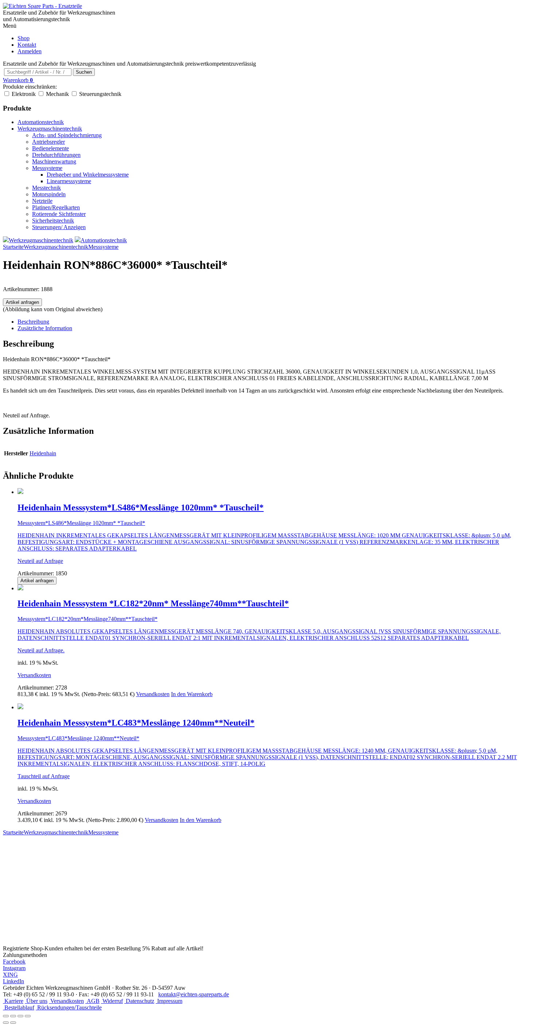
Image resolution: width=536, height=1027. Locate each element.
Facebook (14, 961)
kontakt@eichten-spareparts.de (193, 994)
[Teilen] (20, 1016)
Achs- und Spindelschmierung (67, 135)
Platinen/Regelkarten (56, 207)
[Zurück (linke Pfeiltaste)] (6, 1023)
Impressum (169, 1001)
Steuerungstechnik (100, 94)
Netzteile (42, 201)
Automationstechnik (41, 122)
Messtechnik (46, 188)
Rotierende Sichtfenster (59, 214)
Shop (24, 38)
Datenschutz (139, 1001)
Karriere (13, 1001)
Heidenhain (43, 453)
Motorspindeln (49, 194)
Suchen (84, 72)
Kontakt (27, 45)
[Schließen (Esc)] (28, 1016)
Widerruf (112, 1001)
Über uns (36, 1001)
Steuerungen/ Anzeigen (59, 227)
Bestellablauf (18, 1007)
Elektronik (24, 94)
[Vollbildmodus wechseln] (13, 1016)
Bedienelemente (50, 148)
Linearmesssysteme (69, 181)
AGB (92, 1001)
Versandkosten (34, 675)
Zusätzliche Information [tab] (45, 328)
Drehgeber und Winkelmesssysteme (88, 174)
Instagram (14, 968)
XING (10, 975)
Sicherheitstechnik (53, 220)
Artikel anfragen (22, 302)
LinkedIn (13, 981)
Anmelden (30, 51)
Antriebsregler (48, 142)
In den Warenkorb (192, 694)
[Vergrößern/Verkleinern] (6, 1016)
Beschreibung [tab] (33, 321)
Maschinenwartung (54, 161)
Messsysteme (47, 168)
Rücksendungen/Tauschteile (69, 1007)
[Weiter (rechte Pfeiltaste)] (13, 1023)
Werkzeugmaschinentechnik (50, 129)
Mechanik (57, 94)
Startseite (13, 247)
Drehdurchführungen (56, 155)
